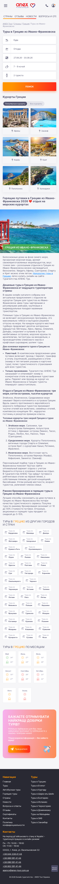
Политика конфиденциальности (14, 823)
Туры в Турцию (38, 781)
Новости (31, 16)
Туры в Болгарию (39, 798)
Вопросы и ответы (12, 806)
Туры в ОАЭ (36, 818)
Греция (26, 24)
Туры (5, 785)
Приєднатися (21, 749)
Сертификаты (9, 814)
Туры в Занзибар (39, 822)
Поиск (29, 86)
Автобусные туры (11, 789)
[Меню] (6, 5)
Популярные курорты (15, 103)
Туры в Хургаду (38, 789)
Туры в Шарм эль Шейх (42, 794)
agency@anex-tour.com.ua (16, 870)
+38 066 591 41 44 (12, 858)
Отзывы (19, 16)
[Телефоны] (47, 5)
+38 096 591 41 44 (12, 862)
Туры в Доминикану (41, 810)
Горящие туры (10, 794)
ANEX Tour (7, 24)
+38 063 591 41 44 (12, 866)
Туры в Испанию (39, 802)
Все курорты (36, 103)
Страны (7, 16)
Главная (7, 781)
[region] (29, 16)
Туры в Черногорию (41, 806)
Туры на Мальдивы (40, 814)
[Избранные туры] (53, 5)
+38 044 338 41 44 (12, 854)
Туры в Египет (38, 785)
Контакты (7, 818)
